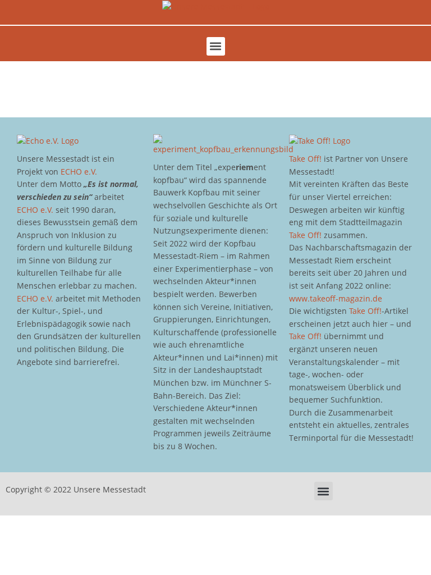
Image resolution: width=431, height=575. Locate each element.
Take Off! (305, 158)
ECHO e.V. (79, 171)
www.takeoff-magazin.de (335, 298)
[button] (216, 46)
